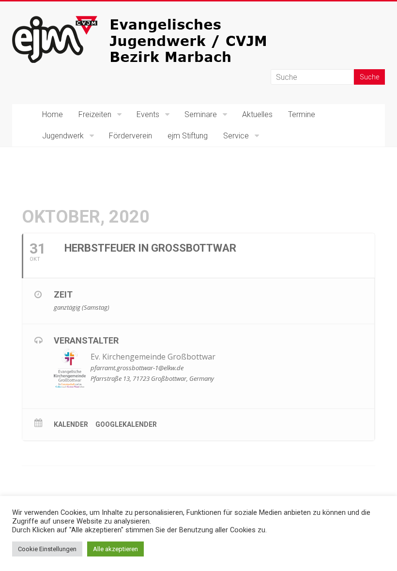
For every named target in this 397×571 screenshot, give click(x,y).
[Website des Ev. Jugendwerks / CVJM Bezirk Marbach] (157, 20)
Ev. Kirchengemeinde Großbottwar (153, 356)
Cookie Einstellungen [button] (47, 549)
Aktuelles (257, 114)
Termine (301, 114)
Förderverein (130, 135)
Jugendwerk (63, 135)
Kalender (71, 424)
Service (236, 135)
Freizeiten (94, 114)
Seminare (200, 114)
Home (52, 114)
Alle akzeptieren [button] (115, 549)
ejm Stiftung (188, 135)
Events (148, 114)
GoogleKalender (126, 424)
